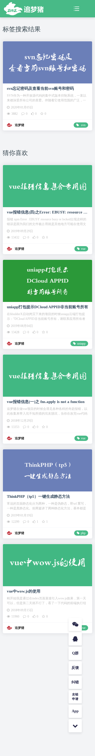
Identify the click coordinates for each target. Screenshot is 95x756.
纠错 (75, 682)
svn (83, 125)
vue (83, 249)
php (83, 533)
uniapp (81, 343)
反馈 (75, 668)
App (75, 711)
